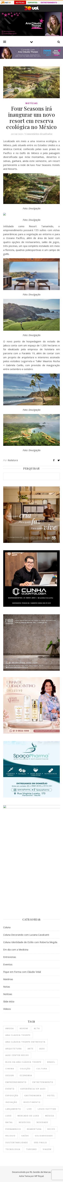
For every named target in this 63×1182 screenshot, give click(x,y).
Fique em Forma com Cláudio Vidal (22, 971)
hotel (51, 1095)
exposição (11, 1095)
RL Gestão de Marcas (40, 1172)
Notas (6, 986)
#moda (9, 1028)
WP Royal (39, 1176)
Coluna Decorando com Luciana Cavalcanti (26, 934)
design (9, 1075)
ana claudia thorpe (18, 1035)
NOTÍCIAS (20, 3)
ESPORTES (32, 3)
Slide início (8, 1001)
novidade (42, 1122)
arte (30, 1048)
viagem (47, 1149)
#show (24, 1028)
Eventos (7, 964)
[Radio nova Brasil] (31, 57)
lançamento (13, 1109)
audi (42, 1048)
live (29, 1109)
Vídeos (7, 1008)
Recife (51, 1129)
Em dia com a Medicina (15, 949)
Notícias (32, 103)
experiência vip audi (33, 1089)
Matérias (8, 979)
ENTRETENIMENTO (49, 3)
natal (9, 1122)
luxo (8, 1115)
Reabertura (34, 1129)
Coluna (6, 927)
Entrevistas (9, 957)
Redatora (13, 460)
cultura (42, 1068)
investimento (32, 1102)
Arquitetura (13, 1048)
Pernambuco (13, 1129)
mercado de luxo (28, 1115)
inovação (11, 1102)
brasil (51, 1062)
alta (37, 1028)
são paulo (40, 1142)
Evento (10, 1089)
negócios (25, 1122)
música (49, 1115)
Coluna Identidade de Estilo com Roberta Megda (30, 942)
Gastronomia (32, 1095)
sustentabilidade (16, 1142)
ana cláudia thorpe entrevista (25, 1042)
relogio (10, 1135)
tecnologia (12, 1149)
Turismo (31, 1149)
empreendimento (15, 1082)
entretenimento (42, 1082)
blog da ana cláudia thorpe (23, 1062)
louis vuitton (47, 1109)
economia (26, 1075)
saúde (25, 1135)
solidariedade (44, 1135)
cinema (9, 1068)
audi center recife (17, 1055)
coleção (25, 1068)
